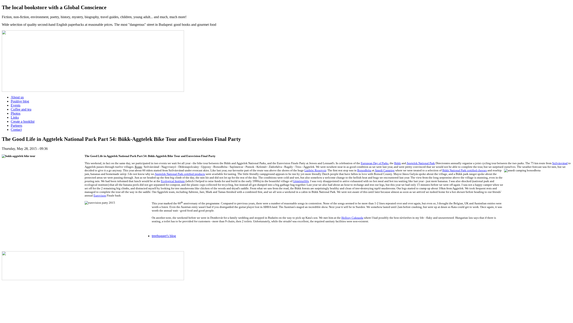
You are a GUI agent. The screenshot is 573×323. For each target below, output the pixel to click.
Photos (15, 113)
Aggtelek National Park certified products (180, 174)
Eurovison (100, 195)
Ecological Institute (173, 181)
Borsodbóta (364, 170)
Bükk (397, 163)
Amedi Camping (385, 170)
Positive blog (20, 101)
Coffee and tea (21, 109)
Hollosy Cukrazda (352, 217)
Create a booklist (22, 121)
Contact (16, 129)
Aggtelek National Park (420, 163)
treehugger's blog (164, 236)
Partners (16, 125)
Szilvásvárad (560, 163)
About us (17, 97)
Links (15, 117)
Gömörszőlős (301, 181)
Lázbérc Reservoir (315, 170)
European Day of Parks (374, 163)
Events (15, 105)
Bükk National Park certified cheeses (464, 170)
